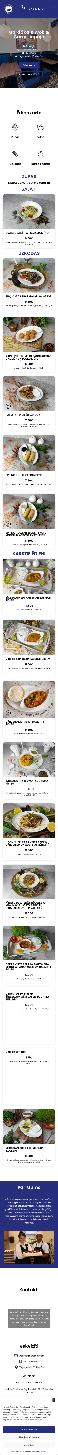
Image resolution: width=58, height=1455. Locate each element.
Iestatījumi (29, 1445)
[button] (53, 1400)
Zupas (15, 137)
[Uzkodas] (15, 153)
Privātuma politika (39, 1451)
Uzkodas (15, 164)
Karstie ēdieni (40, 164)
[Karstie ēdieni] (40, 153)
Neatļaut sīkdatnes (29, 1437)
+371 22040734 (36, 9)
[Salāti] (40, 126)
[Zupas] (15, 126)
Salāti (40, 137)
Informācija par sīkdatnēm (20, 1451)
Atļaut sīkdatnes (29, 1429)
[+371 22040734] (23, 7)
